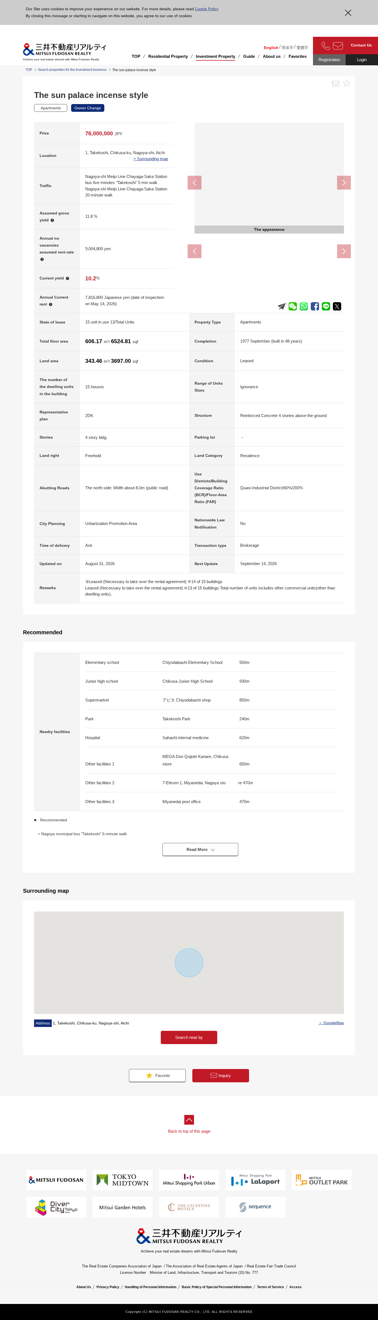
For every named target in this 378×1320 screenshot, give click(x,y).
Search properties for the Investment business (72, 70)
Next (344, 183)
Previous (194, 183)
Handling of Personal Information (150, 1287)
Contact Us (361, 45)
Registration (329, 59)
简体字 (287, 47)
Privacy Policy (108, 1287)
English (271, 47)
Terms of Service (270, 1287)
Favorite (162, 1075)
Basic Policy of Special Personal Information (217, 1287)
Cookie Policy (206, 9)
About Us (83, 1287)
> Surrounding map (150, 158)
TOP (136, 56)
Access (295, 1287)
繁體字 (302, 47)
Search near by (189, 1037)
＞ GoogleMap (331, 1023)
